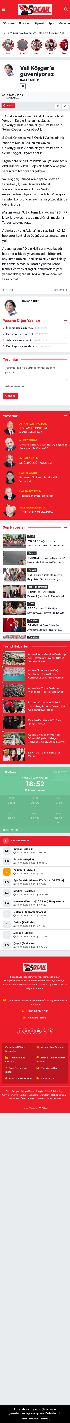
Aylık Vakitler (11, 830)
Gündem (8, 23)
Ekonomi (24, 23)
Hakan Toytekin (30, 491)
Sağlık (31, 1098)
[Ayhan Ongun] (9, 460)
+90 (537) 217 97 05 (37, 1011)
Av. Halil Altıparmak (33, 424)
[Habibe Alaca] (9, 477)
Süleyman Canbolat (33, 507)
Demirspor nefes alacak (21, 346)
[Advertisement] (35, 1268)
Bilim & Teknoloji (54, 1091)
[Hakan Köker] (9, 70)
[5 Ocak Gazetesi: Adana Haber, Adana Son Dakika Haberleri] (35, 9)
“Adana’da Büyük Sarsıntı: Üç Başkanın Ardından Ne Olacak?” (43, 446)
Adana (29, 148)
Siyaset (39, 23)
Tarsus (7, 222)
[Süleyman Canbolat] (9, 509)
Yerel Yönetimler (38, 587)
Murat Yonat (28, 440)
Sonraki (59, 290)
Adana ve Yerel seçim (20, 340)
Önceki (9, 290)
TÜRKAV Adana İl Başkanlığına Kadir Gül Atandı (35, 35)
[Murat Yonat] (9, 444)
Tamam (44, 1419)
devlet (54, 179)
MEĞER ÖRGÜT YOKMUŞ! (35, 463)
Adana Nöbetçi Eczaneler (15, 1049)
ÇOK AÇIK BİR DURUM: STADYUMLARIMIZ (33, 430)
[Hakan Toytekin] (9, 493)
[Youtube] (38, 1031)
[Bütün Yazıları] (65, 320)
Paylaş (10, 105)
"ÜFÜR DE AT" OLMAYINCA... (37, 512)
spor (55, 161)
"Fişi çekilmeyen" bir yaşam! (36, 495)
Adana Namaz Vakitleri (15, 1059)
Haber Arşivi (47, 1078)
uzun (23, 179)
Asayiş (32, 570)
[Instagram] (32, 1031)
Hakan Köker (29, 80)
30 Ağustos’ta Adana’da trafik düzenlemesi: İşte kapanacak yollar (46, 544)
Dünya (14, 1095)
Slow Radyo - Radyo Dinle (20, 1091)
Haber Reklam (58, 1095)
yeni (42, 148)
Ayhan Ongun (28, 458)
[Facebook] (20, 1031)
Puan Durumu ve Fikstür (16, 1070)
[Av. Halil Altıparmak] (9, 427)
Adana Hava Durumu (52, 1047)
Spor (51, 23)
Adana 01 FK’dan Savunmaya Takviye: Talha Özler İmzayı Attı (47, 611)
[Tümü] (65, 416)
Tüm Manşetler (48, 1068)
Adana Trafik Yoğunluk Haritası (51, 1059)
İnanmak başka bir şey (20, 328)
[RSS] (50, 1031)
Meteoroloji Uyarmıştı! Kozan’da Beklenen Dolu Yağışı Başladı (46, 561)
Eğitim (23, 1095)
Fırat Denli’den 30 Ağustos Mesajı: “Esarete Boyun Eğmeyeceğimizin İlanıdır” (43, 628)
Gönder (10, 396)
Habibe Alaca (28, 473)
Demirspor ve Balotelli (20, 334)
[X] (26, 1031)
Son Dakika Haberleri (20, 1078)
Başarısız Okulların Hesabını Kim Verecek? (39, 479)
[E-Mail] (23, 86)
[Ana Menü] (3, 9)
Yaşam (57, 1098)
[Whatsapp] (44, 1031)
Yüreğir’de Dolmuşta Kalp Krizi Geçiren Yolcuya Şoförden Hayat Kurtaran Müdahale (44, 578)
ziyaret (29, 153)
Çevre (32, 553)
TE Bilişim (43, 1108)
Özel (31, 536)
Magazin (14, 1098)
